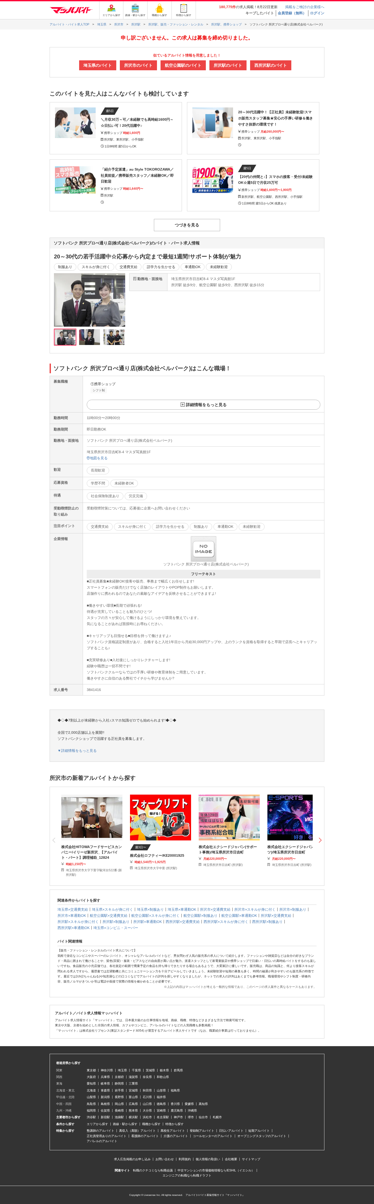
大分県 (147, 1110)
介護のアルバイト (176, 1136)
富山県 (133, 1097)
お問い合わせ (164, 1159)
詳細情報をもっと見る (206, 405)
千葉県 (136, 1070)
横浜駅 (133, 1117)
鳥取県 (91, 1104)
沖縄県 (192, 1110)
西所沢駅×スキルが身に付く (226, 922)
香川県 (175, 1104)
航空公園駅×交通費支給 (108, 916)
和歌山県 (163, 1077)
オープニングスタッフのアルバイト (261, 1136)
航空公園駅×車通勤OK (239, 916)
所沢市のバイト (138, 65)
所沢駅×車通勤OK (147, 922)
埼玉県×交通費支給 (72, 909)
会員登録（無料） (292, 13)
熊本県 (133, 1110)
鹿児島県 (177, 1110)
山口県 (147, 1104)
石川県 (147, 1097)
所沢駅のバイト (228, 65)
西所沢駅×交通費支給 (183, 922)
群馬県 (178, 1070)
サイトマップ (251, 1159)
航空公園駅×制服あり (200, 916)
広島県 (133, 1104)
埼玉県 (122, 1070)
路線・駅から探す (125, 1124)
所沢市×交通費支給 (215, 909)
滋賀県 (133, 1077)
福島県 (175, 1090)
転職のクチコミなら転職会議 (153, 1170)
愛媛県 (189, 1104)
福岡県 (91, 1110)
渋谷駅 (91, 1117)
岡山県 (119, 1104)
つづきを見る (187, 225)
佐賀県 (105, 1110)
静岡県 (119, 1083)
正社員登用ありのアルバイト (106, 1136)
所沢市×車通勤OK (71, 916)
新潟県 (105, 1097)
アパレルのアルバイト (102, 1141)
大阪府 (91, 1077)
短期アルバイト (259, 1130)
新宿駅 (105, 1117)
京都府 (119, 1077)
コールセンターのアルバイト (213, 1136)
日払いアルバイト (231, 1130)
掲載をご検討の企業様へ (304, 7)
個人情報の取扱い (208, 1159)
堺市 (191, 1117)
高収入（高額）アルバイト (137, 1130)
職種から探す (151, 1124)
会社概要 (231, 1159)
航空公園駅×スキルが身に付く (155, 916)
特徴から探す (174, 1124)
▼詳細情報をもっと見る (77, 751)
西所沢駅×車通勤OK (73, 928)
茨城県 (150, 1070)
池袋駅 (119, 1117)
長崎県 (119, 1110)
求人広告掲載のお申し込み (132, 1159)
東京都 (91, 1070)
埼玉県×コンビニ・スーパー (115, 928)
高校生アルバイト (173, 1130)
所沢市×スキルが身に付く (255, 909)
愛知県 (91, 1083)
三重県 (133, 1083)
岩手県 (119, 1090)
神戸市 (178, 1117)
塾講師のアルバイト (100, 1130)
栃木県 (164, 1070)
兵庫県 (105, 1077)
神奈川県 (107, 1070)
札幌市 (217, 1117)
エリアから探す (97, 1124)
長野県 (119, 1097)
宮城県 (133, 1090)
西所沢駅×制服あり (267, 922)
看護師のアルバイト (145, 1136)
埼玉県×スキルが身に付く (112, 909)
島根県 (105, 1104)
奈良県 (147, 1077)
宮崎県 (161, 1110)
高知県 (203, 1104)
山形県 (161, 1090)
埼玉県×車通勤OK (182, 909)
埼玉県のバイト (97, 65)
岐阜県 (105, 1083)
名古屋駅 (163, 1117)
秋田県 (147, 1090)
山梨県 (91, 1097)
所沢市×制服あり (292, 909)
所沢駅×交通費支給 (276, 916)
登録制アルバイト (202, 1130)
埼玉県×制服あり (150, 909)
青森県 (105, 1090)
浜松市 (147, 1117)
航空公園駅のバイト (183, 65)
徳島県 (161, 1104)
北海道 (91, 1090)
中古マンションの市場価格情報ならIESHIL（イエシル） (216, 1170)
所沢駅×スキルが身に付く (78, 922)
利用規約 (185, 1159)
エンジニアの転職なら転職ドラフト (187, 1175)
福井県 (161, 1097)
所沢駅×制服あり (116, 922)
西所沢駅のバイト (270, 65)
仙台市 (203, 1117)
